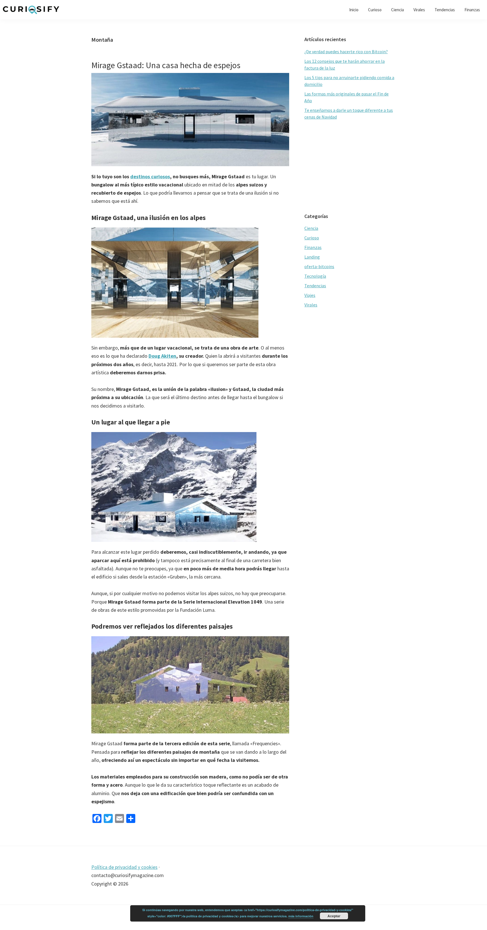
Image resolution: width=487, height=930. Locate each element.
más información (300, 916)
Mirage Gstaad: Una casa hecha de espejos (165, 65)
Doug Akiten (162, 356)
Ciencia (311, 228)
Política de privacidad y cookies (124, 867)
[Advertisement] (350, 167)
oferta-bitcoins (319, 266)
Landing (312, 257)
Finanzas (313, 247)
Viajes (309, 295)
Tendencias (315, 285)
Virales (310, 305)
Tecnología (315, 276)
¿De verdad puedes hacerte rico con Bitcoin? (346, 51)
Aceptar (333, 915)
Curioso (311, 238)
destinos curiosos (150, 176)
